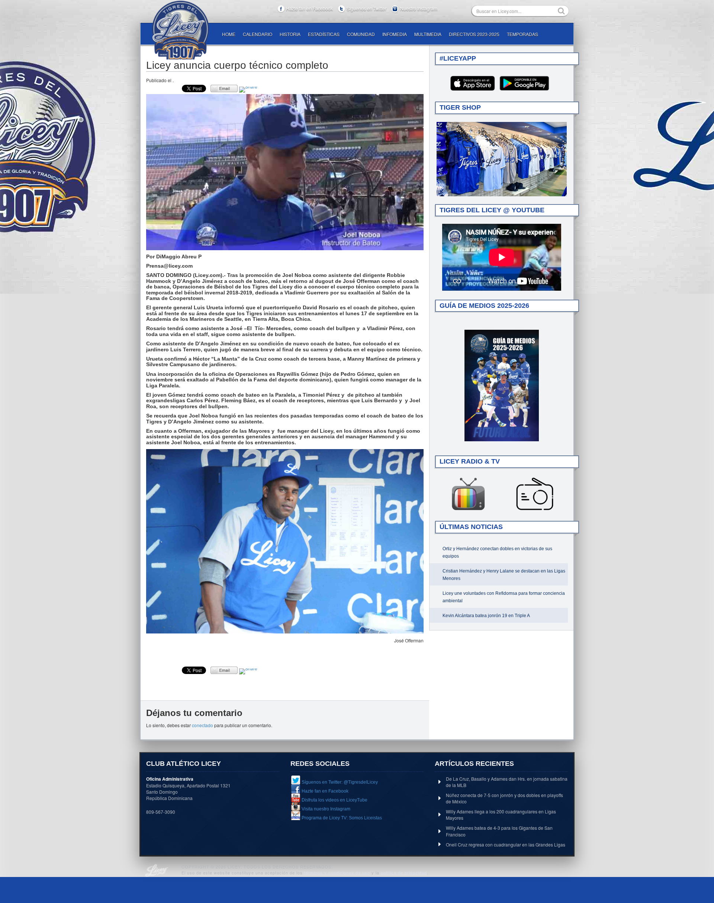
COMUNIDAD (361, 34)
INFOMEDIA (394, 34)
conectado (202, 725)
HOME (228, 34)
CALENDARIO (257, 34)
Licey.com (180, 30)
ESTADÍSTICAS (324, 34)
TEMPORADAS (522, 34)
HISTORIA (290, 34)
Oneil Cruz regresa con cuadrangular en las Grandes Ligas (505, 844)
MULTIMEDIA (427, 34)
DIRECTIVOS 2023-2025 (474, 34)
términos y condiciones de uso (337, 872)
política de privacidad (404, 872)
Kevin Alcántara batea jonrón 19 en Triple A (486, 615)
